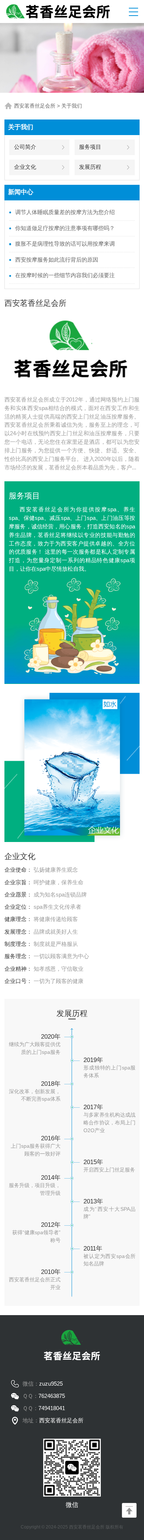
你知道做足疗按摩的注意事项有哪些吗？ (65, 228)
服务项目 (90, 147)
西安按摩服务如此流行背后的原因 (56, 260)
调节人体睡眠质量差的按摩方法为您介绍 (65, 212)
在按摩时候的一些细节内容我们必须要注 (65, 275)
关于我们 (71, 106)
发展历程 (90, 167)
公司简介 (25, 147)
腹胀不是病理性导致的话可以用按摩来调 (65, 244)
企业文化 (25, 167)
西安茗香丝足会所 (34, 106)
